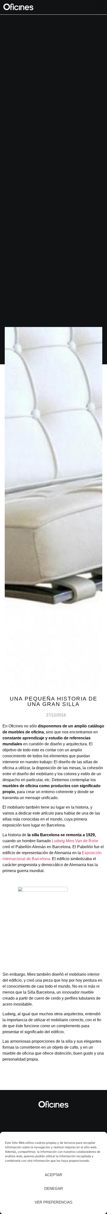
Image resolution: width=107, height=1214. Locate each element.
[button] (101, 7)
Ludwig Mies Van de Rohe (75, 841)
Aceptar (53, 1175)
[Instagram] (40, 1123)
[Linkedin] (53, 1123)
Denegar (53, 1188)
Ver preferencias (53, 1202)
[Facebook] (67, 1123)
